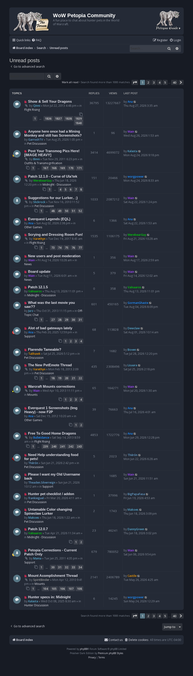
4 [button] (159, 82)
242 (70, 446)
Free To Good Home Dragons (52, 433)
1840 (78, 123)
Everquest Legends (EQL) (49, 219)
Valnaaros (35, 291)
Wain (131, 132)
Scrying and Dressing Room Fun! (55, 234)
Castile (132, 576)
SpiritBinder (41, 580)
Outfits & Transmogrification (43, 163)
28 (59, 320)
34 (80, 567)
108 (79, 589)
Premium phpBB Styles (110, 653)
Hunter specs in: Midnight (49, 597)
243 (79, 446)
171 (79, 168)
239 (45, 446)
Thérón (33, 463)
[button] (135, 82)
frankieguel (36, 498)
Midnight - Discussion (57, 185)
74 (59, 248)
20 (66, 378)
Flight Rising (32, 110)
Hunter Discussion (36, 605)
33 (73, 567)
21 (73, 378)
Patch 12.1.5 (38, 287)
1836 (48, 119)
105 (54, 589)
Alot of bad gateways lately (50, 328)
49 (59, 211)
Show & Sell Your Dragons (50, 101)
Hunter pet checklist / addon (51, 494)
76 (73, 248)
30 (73, 320)
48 (53, 211)
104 (45, 589)
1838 (68, 119)
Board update (39, 271)
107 (70, 589)
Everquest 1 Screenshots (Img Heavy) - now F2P (50, 410)
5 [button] (165, 82)
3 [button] (154, 82)
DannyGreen (136, 529)
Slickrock (39, 202)
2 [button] (148, 82)
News (28, 264)
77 (80, 248)
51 (73, 211)
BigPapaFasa (136, 494)
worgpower (136, 177)
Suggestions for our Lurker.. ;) (53, 198)
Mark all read (70, 82)
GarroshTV (35, 140)
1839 (78, 119)
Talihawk (34, 354)
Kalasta (132, 151)
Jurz (30, 311)
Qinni (36, 106)
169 (62, 168)
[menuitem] (36, 40)
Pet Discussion (37, 144)
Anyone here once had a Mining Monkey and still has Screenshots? (53, 133)
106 (62, 589)
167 (45, 168)
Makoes (33, 518)
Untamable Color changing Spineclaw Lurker (48, 511)
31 (80, 320)
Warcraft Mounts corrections (51, 386)
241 (62, 446)
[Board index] (32, 21)
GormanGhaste (138, 303)
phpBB (83, 649)
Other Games (33, 227)
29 (66, 320)
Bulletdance (41, 438)
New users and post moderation (54, 256)
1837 (58, 119)
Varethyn (39, 239)
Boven (132, 350)
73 (53, 248)
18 (53, 378)
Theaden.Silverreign (41, 483)
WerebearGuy (42, 181)
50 (66, 211)
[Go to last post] (135, 102)
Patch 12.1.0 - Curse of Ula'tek (52, 176)
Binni (36, 159)
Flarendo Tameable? (44, 349)
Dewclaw (134, 328)
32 (66, 567)
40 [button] (174, 82)
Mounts (32, 395)
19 (59, 378)
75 (66, 248)
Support (29, 336)
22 (80, 378)
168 (54, 168)
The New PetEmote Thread (50, 365)
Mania (37, 558)
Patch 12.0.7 (38, 529)
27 (53, 320)
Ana (130, 102)
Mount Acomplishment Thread (53, 576)
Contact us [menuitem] (116, 640)
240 (54, 446)
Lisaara (132, 365)
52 (80, 211)
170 (70, 168)
